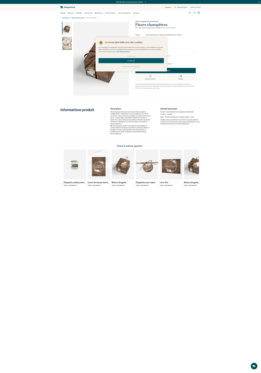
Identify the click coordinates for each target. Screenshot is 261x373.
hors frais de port (167, 63)
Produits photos (110, 13)
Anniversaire (88, 13)
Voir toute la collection (170, 28)
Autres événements (124, 13)
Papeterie (136, 13)
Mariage (63, 13)
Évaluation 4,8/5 (182, 7)
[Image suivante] (67, 81)
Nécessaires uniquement (131, 66)
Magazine (168, 7)
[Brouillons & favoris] (194, 13)
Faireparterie (65, 17)
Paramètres (131, 56)
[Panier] (199, 13)
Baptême (79, 13)
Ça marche (131, 61)
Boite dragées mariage (77, 17)
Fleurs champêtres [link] (91, 17)
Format (137, 35)
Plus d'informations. (123, 51)
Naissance (71, 13)
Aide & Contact (196, 7)
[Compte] (190, 13)
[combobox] (171, 52)
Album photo (99, 13)
